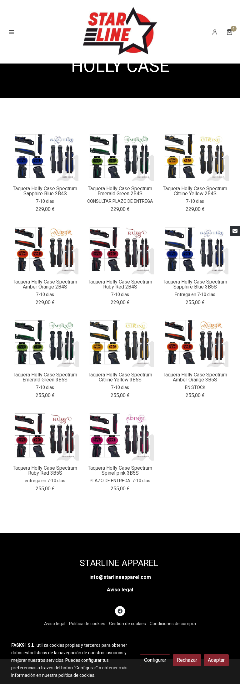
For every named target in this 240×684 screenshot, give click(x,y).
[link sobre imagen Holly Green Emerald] (120, 155)
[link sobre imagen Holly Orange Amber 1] (195, 342)
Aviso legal (120, 590)
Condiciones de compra (173, 623)
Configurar (155, 660)
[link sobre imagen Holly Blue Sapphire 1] (195, 249)
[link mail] (235, 231)
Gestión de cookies (127, 623)
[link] (120, 31)
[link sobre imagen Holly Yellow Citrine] (195, 155)
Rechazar (187, 660)
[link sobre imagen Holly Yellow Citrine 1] (120, 342)
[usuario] (215, 32)
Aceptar (216, 660)
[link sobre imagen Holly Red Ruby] (120, 249)
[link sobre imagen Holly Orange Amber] (45, 249)
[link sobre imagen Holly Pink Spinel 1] (120, 435)
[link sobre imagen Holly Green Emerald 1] (45, 342)
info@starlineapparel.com (120, 577)
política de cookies (76, 675)
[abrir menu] (11, 32)
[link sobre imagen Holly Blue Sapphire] (45, 155)
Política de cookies (87, 623)
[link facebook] (120, 610)
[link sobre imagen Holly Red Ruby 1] (45, 435)
